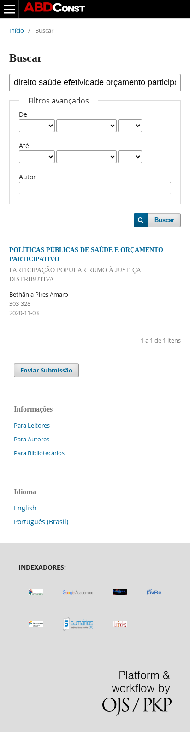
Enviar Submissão (46, 370)
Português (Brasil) (41, 521)
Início (16, 30)
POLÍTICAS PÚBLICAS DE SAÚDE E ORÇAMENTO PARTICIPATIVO (86, 264)
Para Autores (31, 439)
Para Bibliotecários (39, 453)
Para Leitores (32, 425)
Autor (27, 176)
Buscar (164, 220)
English (25, 507)
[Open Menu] (9, 9)
